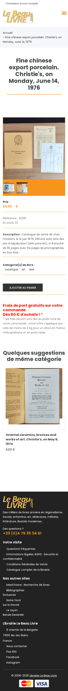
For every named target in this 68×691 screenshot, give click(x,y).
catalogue (12, 269)
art (24, 269)
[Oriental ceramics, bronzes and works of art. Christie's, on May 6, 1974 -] (34, 396)
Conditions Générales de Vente (26, 564)
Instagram (12, 662)
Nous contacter (16, 646)
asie (32, 269)
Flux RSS (11, 652)
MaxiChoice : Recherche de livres (27, 585)
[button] (63, 13)
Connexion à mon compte (22, 3)
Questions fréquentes (20, 549)
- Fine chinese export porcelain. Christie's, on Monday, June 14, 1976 (32, 39)
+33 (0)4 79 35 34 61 (22, 533)
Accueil (7, 33)
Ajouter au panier (22, 288)
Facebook (12, 657)
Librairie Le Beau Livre (43, 675)
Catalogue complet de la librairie (27, 570)
